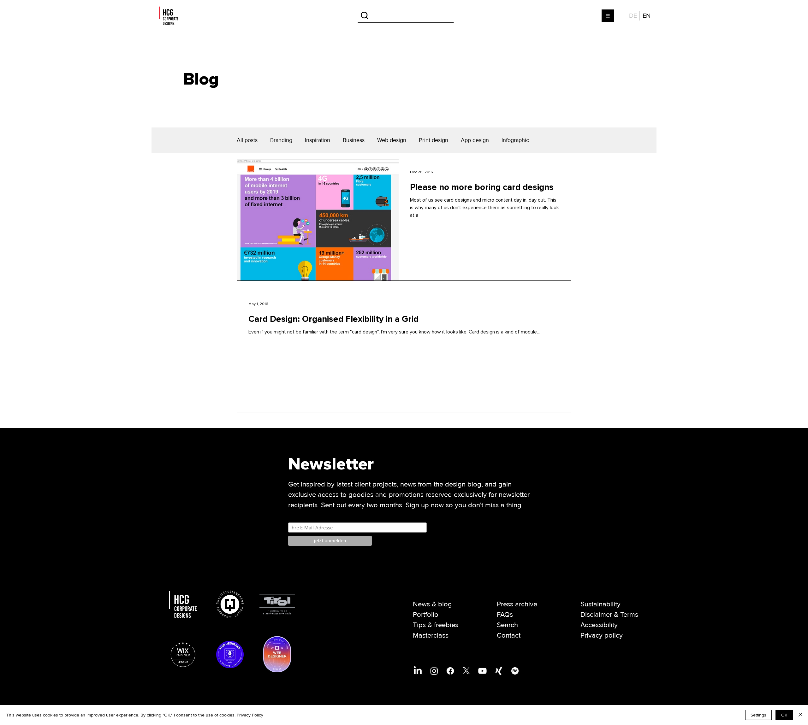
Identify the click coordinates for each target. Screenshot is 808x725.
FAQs (505, 614)
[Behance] (515, 671)
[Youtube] (482, 671)
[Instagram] (434, 671)
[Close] (800, 715)
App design (475, 140)
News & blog (432, 604)
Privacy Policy (250, 714)
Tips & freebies (435, 625)
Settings (758, 714)
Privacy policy (601, 635)
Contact (508, 635)
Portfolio (425, 614)
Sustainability (600, 604)
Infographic (515, 140)
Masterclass (431, 635)
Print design (433, 140)
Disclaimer (596, 614)
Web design (391, 140)
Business (354, 140)
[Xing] (499, 671)
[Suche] (406, 16)
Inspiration (317, 140)
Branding (281, 140)
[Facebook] (450, 671)
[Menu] (608, 16)
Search (507, 625)
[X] (466, 671)
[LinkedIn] (418, 671)
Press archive (517, 604)
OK (784, 714)
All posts (247, 140)
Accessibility (599, 625)
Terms (629, 614)
